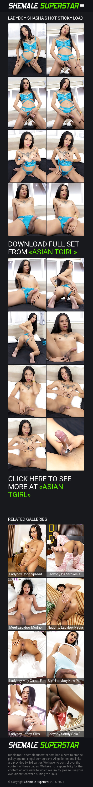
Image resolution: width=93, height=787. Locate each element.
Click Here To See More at (40, 487)
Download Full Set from (43, 248)
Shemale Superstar (36, 782)
